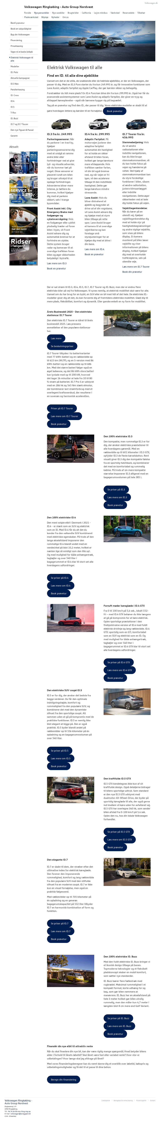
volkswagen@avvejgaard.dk (20, 1113)
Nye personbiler (41, 12)
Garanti (14, 135)
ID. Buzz (14, 118)
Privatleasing (17, 45)
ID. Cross (15, 95)
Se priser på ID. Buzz (118, 1018)
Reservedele (128, 12)
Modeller (15, 66)
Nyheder (55, 17)
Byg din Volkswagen (20, 34)
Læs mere (56, 338)
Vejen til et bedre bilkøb (22, 51)
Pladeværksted (31, 17)
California (86, 12)
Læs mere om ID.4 (60, 585)
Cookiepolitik (106, 1100)
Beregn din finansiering (63, 1079)
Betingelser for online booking (123, 1100)
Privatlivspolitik (141, 1100)
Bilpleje (44, 17)
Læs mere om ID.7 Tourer (64, 416)
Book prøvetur (59, 424)
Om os (65, 17)
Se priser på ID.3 (116, 489)
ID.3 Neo (15, 83)
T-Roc (13, 112)
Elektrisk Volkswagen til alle (22, 59)
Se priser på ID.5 (59, 750)
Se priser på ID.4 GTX (119, 662)
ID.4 (12, 101)
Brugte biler (73, 12)
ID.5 (12, 106)
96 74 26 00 (12, 1111)
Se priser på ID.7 (59, 923)
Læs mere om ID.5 (60, 758)
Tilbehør (141, 12)
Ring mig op (25, 1111)
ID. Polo (14, 72)
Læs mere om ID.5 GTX (120, 839)
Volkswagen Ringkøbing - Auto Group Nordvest (58, 7)
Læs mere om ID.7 (60, 931)
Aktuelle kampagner (20, 77)
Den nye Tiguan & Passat (22, 129)
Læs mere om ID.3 (117, 497)
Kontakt (152, 1100)
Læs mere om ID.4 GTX (120, 670)
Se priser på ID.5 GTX (119, 831)
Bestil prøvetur (18, 22)
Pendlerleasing (18, 89)
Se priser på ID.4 (59, 577)
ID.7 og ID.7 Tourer (19, 124)
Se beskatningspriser (62, 346)
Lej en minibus (101, 12)
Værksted (115, 12)
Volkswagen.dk (151, 3)
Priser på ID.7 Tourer (62, 408)
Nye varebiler (58, 12)
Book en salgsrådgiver (21, 28)
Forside (27, 12)
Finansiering (16, 40)
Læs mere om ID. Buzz (119, 1026)
